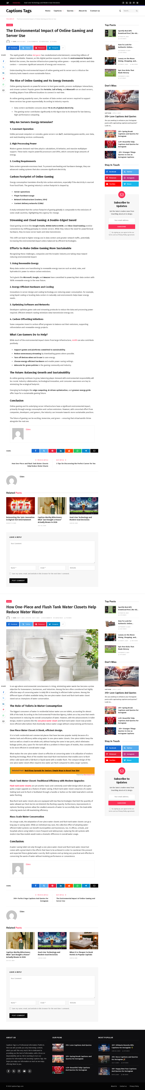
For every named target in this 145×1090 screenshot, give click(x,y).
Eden (14, 41)
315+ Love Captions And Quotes (120, 116)
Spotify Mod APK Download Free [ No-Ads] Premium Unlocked (128, 32)
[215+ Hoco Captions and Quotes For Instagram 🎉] (104, 1059)
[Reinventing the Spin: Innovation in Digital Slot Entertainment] (20, 505)
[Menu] (8, 3)
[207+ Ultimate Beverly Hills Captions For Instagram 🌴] (104, 1047)
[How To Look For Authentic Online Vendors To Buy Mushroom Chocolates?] (110, 47)
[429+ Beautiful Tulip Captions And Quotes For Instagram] (110, 144)
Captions (58, 11)
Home (47, 11)
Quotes (70, 11)
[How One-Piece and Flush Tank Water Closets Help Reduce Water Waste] (52, 655)
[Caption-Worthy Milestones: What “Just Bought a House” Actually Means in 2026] (52, 505)
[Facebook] (3, 61)
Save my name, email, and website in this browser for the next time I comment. (40, 574)
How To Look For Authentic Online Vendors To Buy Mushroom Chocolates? (128, 46)
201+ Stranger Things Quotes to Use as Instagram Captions (127, 154)
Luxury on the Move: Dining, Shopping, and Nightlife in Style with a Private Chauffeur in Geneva (127, 59)
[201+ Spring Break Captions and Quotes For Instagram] (110, 134)
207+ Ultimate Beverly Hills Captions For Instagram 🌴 (123, 1046)
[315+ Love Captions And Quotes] (122, 100)
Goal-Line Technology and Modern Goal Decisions (42, 3)
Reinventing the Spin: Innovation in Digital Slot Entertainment (20, 518)
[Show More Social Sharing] (63, 48)
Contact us (95, 11)
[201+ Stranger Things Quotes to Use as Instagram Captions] (110, 154)
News (9, 601)
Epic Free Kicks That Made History (126, 71)
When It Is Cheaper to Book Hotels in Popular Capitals (81, 953)
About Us (83, 11)
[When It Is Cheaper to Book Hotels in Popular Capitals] (84, 940)
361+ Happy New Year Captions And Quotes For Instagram (124, 1070)
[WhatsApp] (3, 84)
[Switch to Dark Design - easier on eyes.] (120, 11)
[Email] (3, 90)
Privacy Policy (122, 235)
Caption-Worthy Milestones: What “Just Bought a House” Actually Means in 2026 (50, 519)
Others (9, 25)
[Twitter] (3, 67)
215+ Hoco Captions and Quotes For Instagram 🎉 (125, 1058)
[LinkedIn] (3, 73)
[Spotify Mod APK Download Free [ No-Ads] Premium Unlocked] (110, 33)
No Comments (33, 41)
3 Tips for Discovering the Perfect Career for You (75, 464)
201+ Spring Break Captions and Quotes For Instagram (128, 133)
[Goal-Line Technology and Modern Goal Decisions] (84, 505)
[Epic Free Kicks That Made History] (110, 73)
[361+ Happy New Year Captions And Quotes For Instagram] (104, 1071)
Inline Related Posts (89, 775)
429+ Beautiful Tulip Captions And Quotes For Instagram (128, 144)
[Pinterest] (3, 78)
